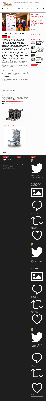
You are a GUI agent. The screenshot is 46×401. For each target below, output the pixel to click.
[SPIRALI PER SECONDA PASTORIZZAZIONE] (14, 114)
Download (28, 8)
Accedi (18, 161)
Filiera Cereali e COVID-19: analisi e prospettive (10, 153)
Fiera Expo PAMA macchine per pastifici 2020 (24, 153)
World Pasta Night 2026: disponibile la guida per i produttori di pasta (40, 60)
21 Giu (32, 161)
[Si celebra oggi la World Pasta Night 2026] (33, 55)
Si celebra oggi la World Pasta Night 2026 (39, 54)
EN (4, 11)
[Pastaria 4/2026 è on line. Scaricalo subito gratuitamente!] (33, 42)
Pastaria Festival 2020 (8, 103)
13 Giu (32, 245)
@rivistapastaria (39, 243)
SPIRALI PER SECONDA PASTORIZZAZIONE (9, 125)
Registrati (32, 8)
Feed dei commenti (20, 164)
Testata (22, 101)
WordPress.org (19, 165)
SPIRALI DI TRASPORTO (7, 148)
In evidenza (14, 101)
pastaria (34, 243)
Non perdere (18, 101)
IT (39, 8)
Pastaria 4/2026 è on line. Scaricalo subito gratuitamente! (40, 42)
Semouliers (13, 103)
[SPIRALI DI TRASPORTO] (14, 137)
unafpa (16, 103)
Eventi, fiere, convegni (9, 101)
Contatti (37, 8)
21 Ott (32, 330)
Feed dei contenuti (20, 162)
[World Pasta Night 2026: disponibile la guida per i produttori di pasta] (33, 59)
